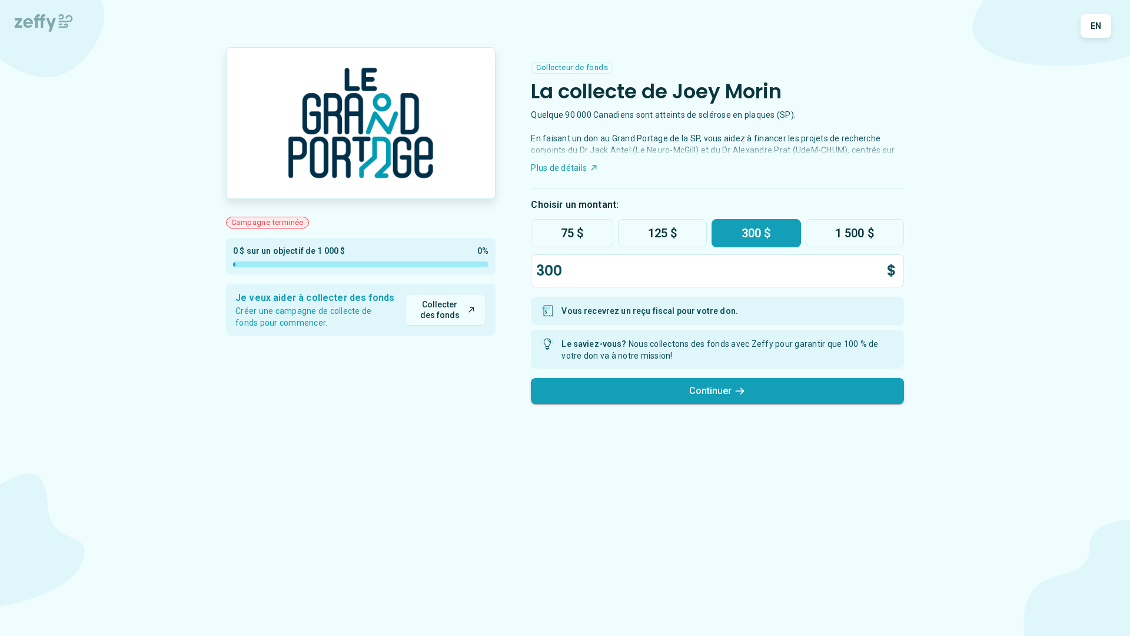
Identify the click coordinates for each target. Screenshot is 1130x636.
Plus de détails (559, 168)
